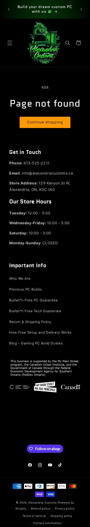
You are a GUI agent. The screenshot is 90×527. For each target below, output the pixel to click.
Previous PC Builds (25, 289)
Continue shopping (45, 122)
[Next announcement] (81, 9)
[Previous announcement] (9, 9)
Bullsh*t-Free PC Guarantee (33, 300)
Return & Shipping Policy (30, 322)
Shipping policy (61, 516)
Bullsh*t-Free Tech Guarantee (35, 311)
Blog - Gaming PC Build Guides (36, 343)
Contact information (47, 523)
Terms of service (34, 516)
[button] (9, 43)
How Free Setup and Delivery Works (40, 332)
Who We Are (19, 279)
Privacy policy (64, 508)
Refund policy (40, 508)
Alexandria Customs (42, 502)
